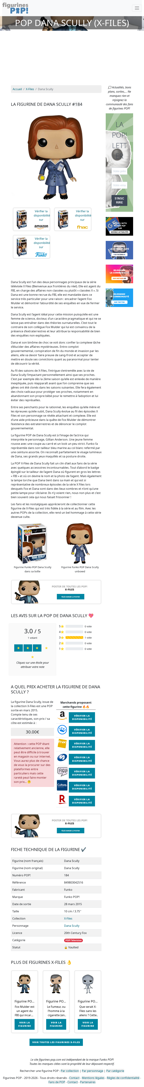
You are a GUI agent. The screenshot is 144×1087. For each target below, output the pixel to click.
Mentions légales (93, 1078)
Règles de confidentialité (123, 1078)
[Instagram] (119, 274)
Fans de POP (56, 1082)
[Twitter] (119, 297)
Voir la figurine (24, 1024)
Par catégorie (115, 1071)
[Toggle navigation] (137, 8)
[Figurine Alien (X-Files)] (88, 984)
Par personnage (92, 1071)
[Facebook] (119, 250)
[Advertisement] (72, 58)
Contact (74, 1078)
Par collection (70, 1071)
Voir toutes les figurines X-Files (56, 1042)
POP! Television (74, 940)
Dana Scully (71, 926)
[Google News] (119, 226)
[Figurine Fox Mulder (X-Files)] (24, 984)
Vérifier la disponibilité (82, 717)
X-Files (68, 918)
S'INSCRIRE (119, 200)
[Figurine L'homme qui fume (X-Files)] (56, 984)
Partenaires (88, 1082)
